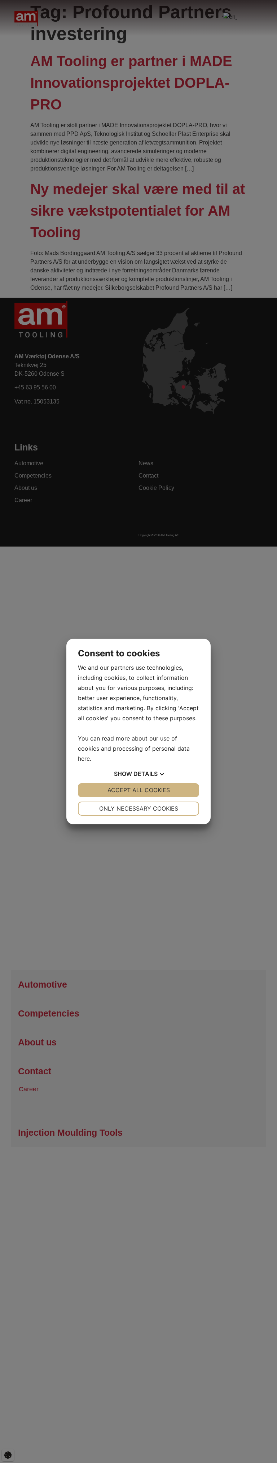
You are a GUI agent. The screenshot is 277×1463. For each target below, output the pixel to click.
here (84, 758)
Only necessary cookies (138, 808)
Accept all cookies (138, 790)
